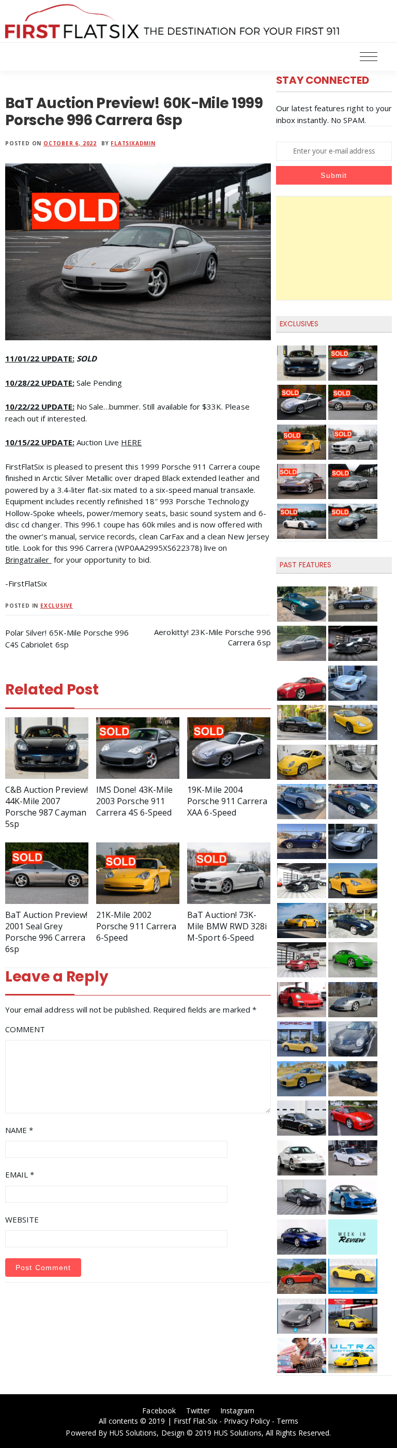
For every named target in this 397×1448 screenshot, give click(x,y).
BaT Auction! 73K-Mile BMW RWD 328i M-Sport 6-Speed (227, 926)
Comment (25, 1029)
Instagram (237, 1410)
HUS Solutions (133, 1433)
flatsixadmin (133, 143)
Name (19, 1130)
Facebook (158, 1410)
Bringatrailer (28, 559)
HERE (131, 442)
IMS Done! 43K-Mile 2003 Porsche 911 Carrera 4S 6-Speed (134, 801)
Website (22, 1219)
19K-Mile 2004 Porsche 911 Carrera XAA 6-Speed (227, 801)
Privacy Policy (247, 1421)
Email (19, 1174)
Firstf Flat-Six (196, 1421)
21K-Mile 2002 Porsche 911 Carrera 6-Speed (136, 926)
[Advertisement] (334, 248)
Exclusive (56, 605)
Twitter (198, 1410)
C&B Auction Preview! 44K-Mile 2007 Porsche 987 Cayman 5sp (46, 806)
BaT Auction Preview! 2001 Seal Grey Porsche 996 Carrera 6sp (46, 932)
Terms (287, 1421)
